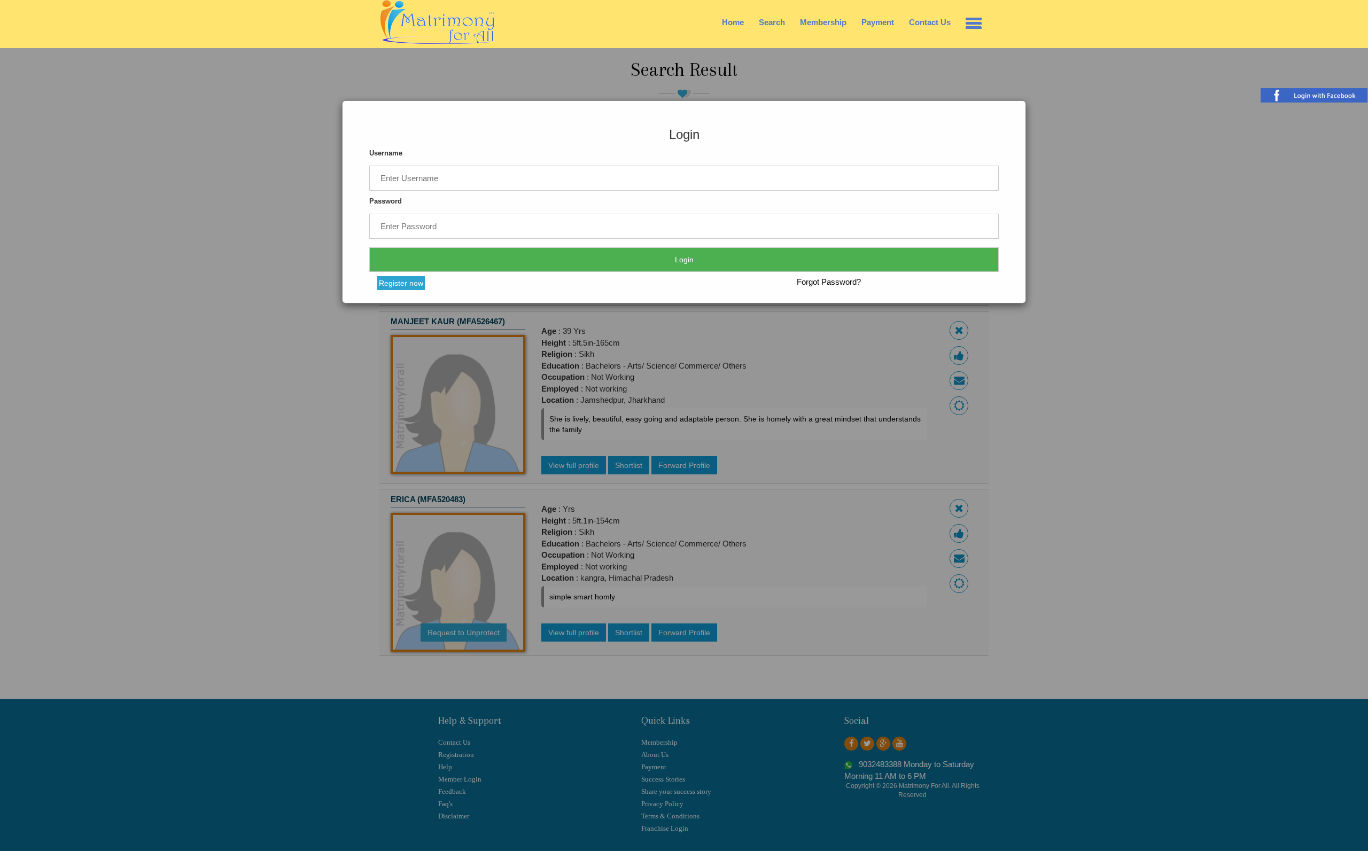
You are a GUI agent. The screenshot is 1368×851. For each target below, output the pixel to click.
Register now (401, 283)
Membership (823, 22)
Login (684, 259)
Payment (877, 22)
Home (733, 22)
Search (772, 22)
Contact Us (930, 22)
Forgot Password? (829, 281)
